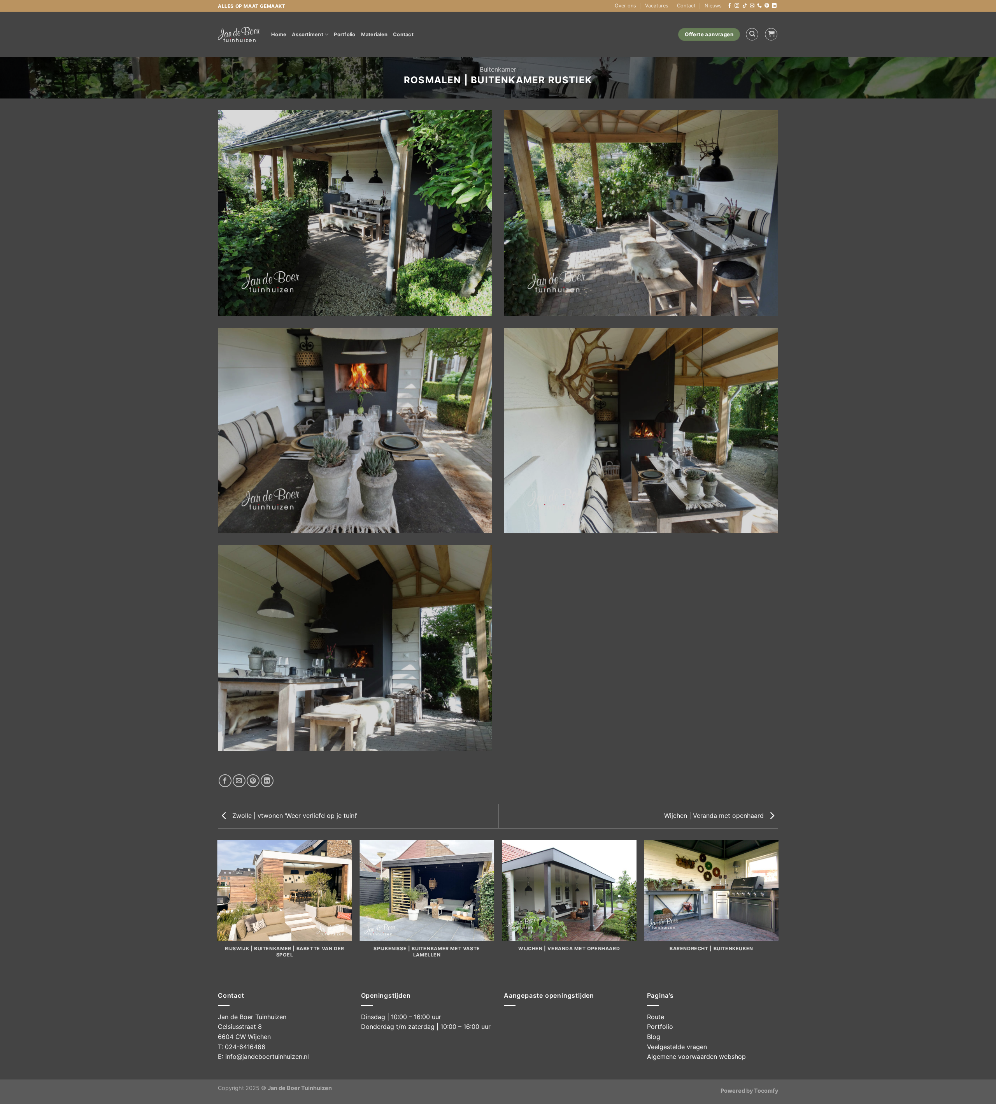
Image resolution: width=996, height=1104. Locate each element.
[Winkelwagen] (771, 34)
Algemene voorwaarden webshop (696, 1056)
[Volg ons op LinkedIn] (774, 6)
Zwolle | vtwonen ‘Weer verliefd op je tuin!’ (293, 815)
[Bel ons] (759, 6)
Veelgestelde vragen (677, 1047)
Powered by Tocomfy (749, 1090)
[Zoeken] (752, 34)
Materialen (374, 34)
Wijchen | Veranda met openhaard (715, 815)
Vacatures (656, 6)
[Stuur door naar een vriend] (239, 780)
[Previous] (218, 908)
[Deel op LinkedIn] (267, 780)
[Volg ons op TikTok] (744, 6)
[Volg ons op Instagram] (737, 6)
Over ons (625, 6)
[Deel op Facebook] (225, 780)
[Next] (778, 908)
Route (655, 1017)
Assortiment (307, 34)
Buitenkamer (498, 69)
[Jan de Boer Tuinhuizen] (239, 34)
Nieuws (713, 6)
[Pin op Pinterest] (253, 780)
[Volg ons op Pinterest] (767, 6)
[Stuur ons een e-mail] (752, 6)
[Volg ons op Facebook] (729, 6)
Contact (686, 6)
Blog (653, 1037)
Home (278, 34)
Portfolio (344, 34)
